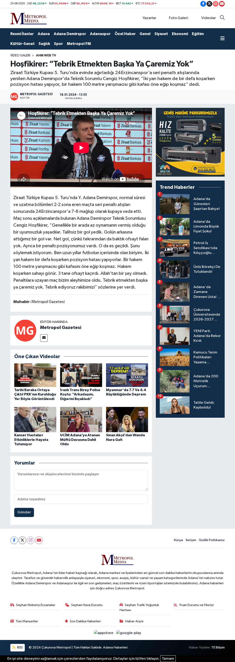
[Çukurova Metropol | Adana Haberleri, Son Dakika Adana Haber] (28, 18)
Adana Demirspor (70, 34)
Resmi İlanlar (22, 34)
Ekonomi (180, 34)
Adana (44, 34)
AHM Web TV (46, 55)
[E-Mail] (44, 338)
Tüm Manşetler (27, 621)
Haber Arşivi (134, 621)
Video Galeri (20, 55)
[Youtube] (39, 540)
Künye (178, 540)
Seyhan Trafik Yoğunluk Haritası (139, 607)
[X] (22, 540)
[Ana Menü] (222, 39)
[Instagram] (30, 540)
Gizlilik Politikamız (212, 540)
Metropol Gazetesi (60, 327)
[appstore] (104, 633)
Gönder (24, 512)
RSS (20, 647)
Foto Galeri (178, 18)
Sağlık (44, 44)
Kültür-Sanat (22, 44)
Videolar (208, 18)
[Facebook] (14, 540)
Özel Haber (125, 34)
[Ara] (222, 18)
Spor (58, 44)
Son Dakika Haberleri (85, 621)
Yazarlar (149, 18)
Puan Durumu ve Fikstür (196, 605)
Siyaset (161, 34)
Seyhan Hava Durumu (87, 605)
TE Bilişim (218, 647)
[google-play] (128, 633)
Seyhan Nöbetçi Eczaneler (35, 605)
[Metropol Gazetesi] (25, 330)
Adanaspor (100, 34)
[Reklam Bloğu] (190, 142)
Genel (145, 34)
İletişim (191, 540)
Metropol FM (79, 44)
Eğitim (198, 34)
